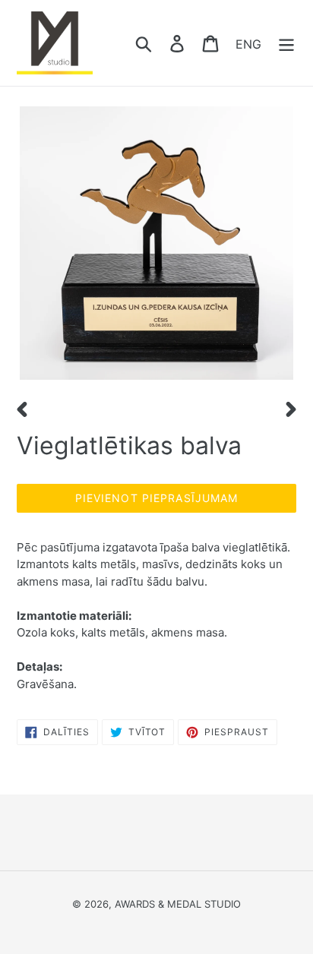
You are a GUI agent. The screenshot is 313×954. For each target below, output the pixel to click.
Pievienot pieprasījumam (157, 497)
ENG (248, 43)
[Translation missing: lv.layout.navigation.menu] (286, 43)
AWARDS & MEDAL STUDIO (178, 904)
